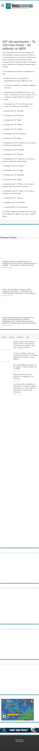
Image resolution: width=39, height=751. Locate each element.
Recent (4, 337)
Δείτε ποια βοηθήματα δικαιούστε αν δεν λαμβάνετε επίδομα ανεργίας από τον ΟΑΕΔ (25, 367)
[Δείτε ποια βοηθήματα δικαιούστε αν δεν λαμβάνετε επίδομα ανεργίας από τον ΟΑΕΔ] (6, 367)
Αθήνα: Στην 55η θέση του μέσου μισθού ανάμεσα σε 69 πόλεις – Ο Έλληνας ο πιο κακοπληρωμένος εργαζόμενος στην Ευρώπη (18, 291)
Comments (20, 337)
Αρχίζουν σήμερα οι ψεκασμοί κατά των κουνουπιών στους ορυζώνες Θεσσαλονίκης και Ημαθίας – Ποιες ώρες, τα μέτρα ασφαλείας (19, 263)
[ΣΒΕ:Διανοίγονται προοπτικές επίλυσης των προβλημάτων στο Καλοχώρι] (6, 377)
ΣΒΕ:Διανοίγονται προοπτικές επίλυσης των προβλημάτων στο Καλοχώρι (23, 376)
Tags (27, 337)
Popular (11, 337)
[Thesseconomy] (19, 5)
